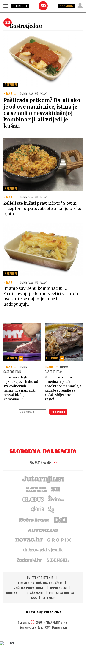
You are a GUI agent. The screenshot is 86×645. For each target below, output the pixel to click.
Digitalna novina (61, 592)
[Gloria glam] (51, 509)
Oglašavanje (34, 592)
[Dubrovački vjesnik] (43, 549)
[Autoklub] (43, 529)
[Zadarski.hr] (29, 559)
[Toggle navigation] (5, 5)
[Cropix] (58, 539)
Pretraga (58, 412)
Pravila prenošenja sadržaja (40, 582)
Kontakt (12, 592)
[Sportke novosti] (56, 488)
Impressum (58, 587)
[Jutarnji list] (43, 478)
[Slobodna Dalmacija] (43, 5)
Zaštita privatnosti (29, 587)
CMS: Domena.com (56, 627)
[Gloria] (37, 509)
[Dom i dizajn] (60, 519)
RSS (34, 597)
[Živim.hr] (56, 499)
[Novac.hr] (29, 539)
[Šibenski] (57, 559)
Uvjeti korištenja (40, 577)
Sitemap (48, 597)
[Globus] (33, 499)
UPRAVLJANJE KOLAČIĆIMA (43, 612)
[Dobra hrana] (34, 519)
